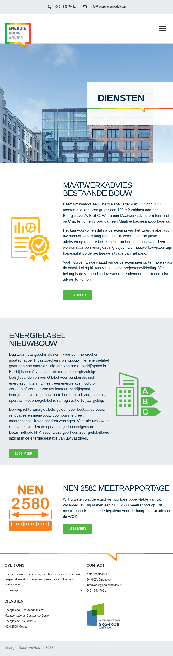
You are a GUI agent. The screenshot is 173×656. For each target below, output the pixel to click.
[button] (162, 28)
